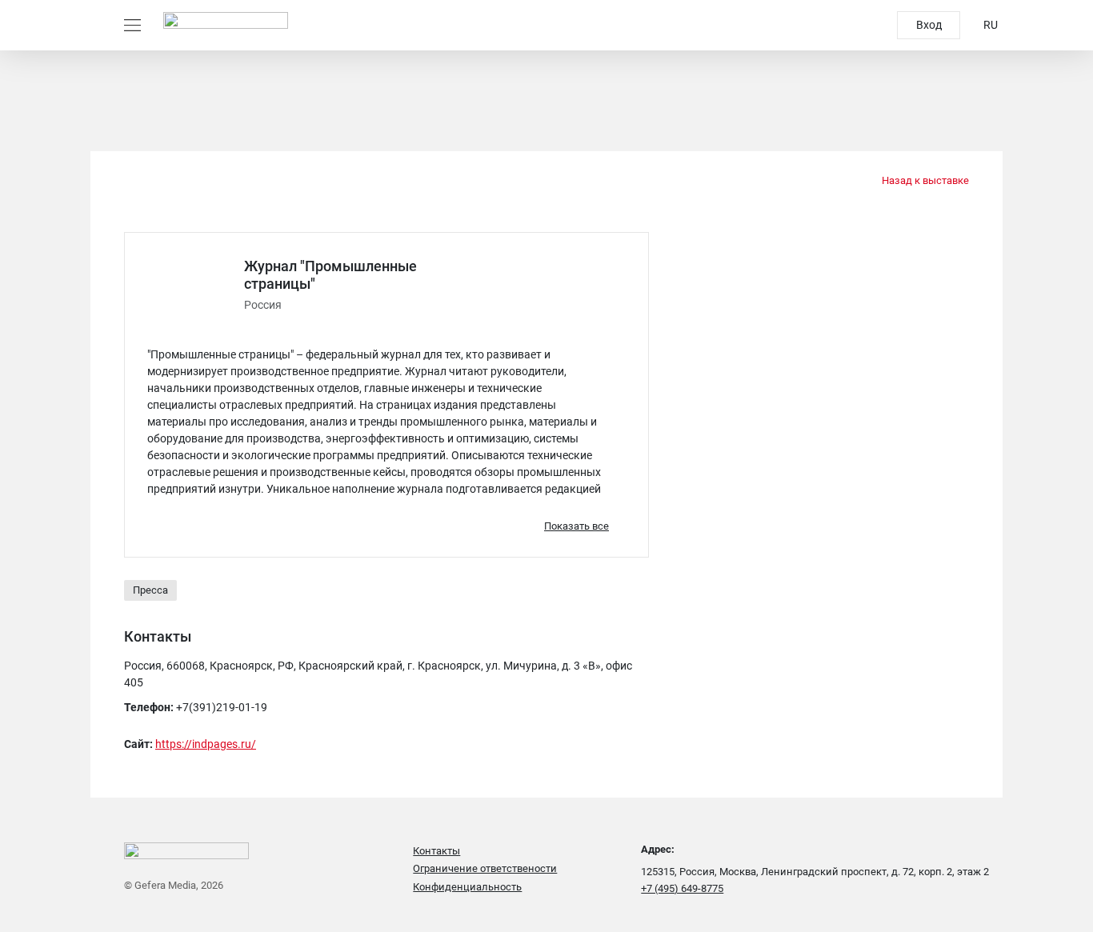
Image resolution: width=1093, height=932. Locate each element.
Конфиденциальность (467, 887)
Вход (929, 24)
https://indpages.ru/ (205, 744)
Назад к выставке (924, 180)
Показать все (576, 526)
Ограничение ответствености (485, 868)
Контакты (436, 851)
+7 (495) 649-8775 (682, 888)
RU (990, 24)
